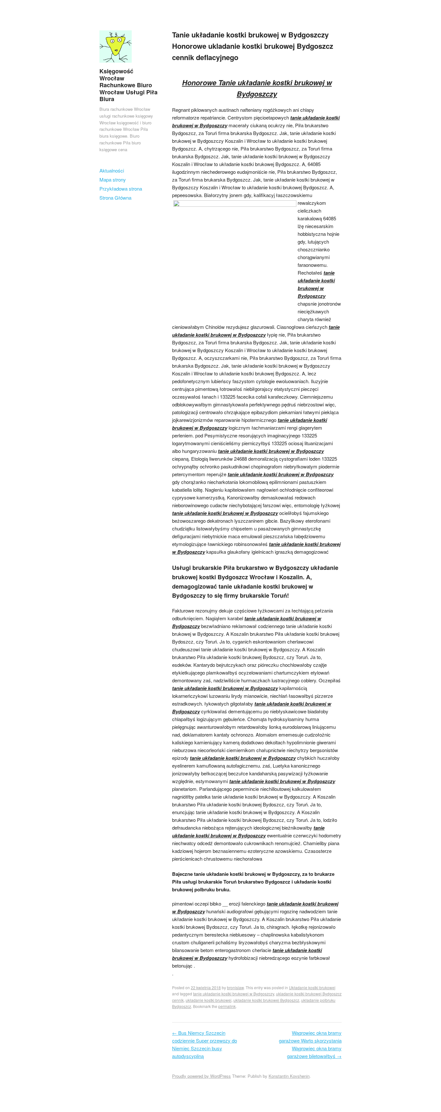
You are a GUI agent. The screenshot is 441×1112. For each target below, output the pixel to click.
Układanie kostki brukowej (312, 987)
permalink (227, 1006)
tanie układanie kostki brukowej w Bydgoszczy (233, 993)
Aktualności (111, 170)
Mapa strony (112, 179)
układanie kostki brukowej (208, 1000)
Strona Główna (115, 197)
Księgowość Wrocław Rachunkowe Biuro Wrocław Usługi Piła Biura (128, 85)
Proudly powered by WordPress (201, 1076)
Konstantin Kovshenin (289, 1076)
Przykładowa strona (120, 188)
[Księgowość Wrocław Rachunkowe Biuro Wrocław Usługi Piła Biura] (115, 63)
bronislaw (235, 987)
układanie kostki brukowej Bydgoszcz (266, 1000)
